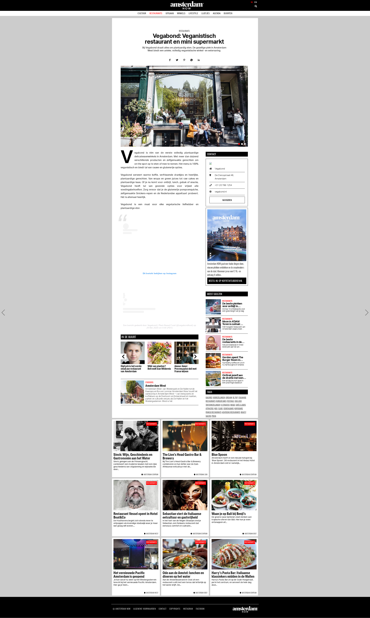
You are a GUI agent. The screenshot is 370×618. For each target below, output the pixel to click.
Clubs (220, 408)
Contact (162, 608)
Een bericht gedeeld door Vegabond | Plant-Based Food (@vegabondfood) (158, 325)
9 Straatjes (225, 404)
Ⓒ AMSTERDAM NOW (122, 608)
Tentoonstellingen (213, 404)
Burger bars (221, 401)
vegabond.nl (221, 192)
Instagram (188, 608)
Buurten (228, 13)
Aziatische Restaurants (231, 412)
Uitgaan (170, 13)
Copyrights (174, 608)
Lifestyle (193, 13)
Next (196, 356)
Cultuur (142, 13)
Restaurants (155, 13)
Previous (123, 356)
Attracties (210, 408)
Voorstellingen (219, 397)
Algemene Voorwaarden (144, 608)
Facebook (200, 608)
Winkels (181, 13)
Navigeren (227, 200)
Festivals (230, 401)
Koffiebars (238, 408)
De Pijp (235, 397)
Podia (214, 415)
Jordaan (229, 397)
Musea (232, 404)
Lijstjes (205, 13)
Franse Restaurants (213, 412)
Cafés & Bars (241, 404)
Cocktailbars (228, 408)
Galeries (209, 397)
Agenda (216, 13)
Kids (216, 408)
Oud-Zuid (238, 401)
